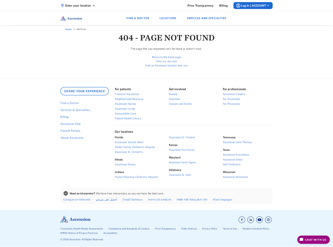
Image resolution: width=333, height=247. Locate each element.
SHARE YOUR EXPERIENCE (84, 91)
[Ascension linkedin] (250, 219)
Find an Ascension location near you (166, 65)
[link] (200, 5)
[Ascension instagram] (268, 219)
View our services (166, 61)
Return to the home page (166, 57)
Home (68, 29)
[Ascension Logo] (75, 221)
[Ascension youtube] (259, 219)
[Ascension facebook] (241, 219)
